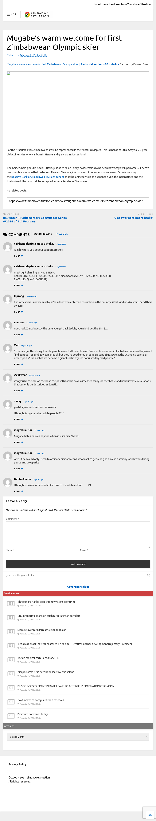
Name (10, 550)
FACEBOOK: (62, 233)
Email (84, 550)
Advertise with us (78, 586)
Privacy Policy (17, 764)
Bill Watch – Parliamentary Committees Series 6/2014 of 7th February (35, 219)
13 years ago (60, 244)
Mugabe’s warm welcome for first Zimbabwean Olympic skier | (63, 64)
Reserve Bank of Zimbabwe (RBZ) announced (37, 176)
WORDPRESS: (43, 234)
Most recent (12, 593)
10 (11, 55)
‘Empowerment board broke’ (133, 217)
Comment (12, 518)
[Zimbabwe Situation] (36, 18)
